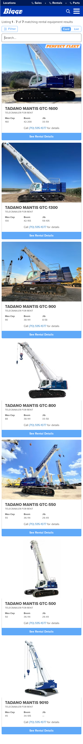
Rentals (57, 3)
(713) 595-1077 (37, 128)
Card (66, 29)
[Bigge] (13, 11)
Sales (38, 3)
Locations (9, 3)
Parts (76, 3)
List (76, 29)
